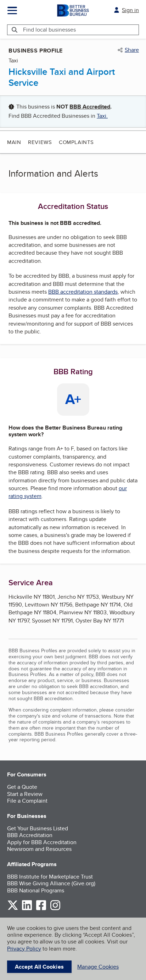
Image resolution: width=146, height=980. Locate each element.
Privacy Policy (24, 949)
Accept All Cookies (39, 967)
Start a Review (25, 794)
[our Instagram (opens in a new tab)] (55, 909)
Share (132, 50)
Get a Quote (22, 787)
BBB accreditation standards (83, 292)
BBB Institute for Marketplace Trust (50, 877)
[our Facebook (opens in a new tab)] (41, 909)
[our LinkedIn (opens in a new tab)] (27, 909)
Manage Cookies (98, 966)
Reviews (40, 142)
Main (14, 142)
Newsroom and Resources (39, 849)
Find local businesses (49, 30)
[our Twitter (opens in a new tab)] (12, 909)
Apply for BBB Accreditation (42, 842)
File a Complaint (27, 801)
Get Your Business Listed (37, 828)
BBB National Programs (35, 890)
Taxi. (102, 116)
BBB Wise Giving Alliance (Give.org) (51, 883)
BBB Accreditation (29, 835)
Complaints (76, 142)
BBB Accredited (89, 107)
